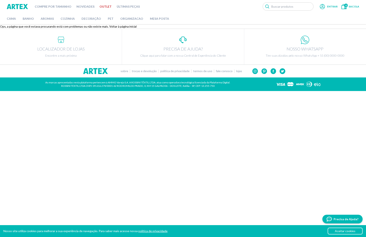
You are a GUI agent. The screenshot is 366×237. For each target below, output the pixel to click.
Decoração (91, 18)
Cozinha (68, 18)
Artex (17, 7)
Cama (11, 18)
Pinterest (264, 71)
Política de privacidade (175, 71)
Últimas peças (128, 6)
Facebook (273, 71)
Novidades (85, 6)
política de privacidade (153, 231)
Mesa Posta (159, 18)
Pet (111, 18)
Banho (28, 18)
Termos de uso (202, 71)
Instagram (255, 71)
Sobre (124, 71)
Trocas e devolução (144, 71)
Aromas (47, 18)
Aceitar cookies (345, 231)
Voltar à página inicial (123, 26)
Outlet (106, 6)
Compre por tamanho (53, 6)
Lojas (239, 71)
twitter (282, 71)
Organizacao (131, 18)
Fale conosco (224, 71)
